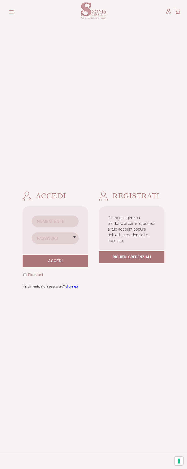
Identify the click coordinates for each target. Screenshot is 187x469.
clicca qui (71, 286)
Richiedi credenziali (132, 257)
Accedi (55, 261)
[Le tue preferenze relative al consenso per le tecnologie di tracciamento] (179, 461)
